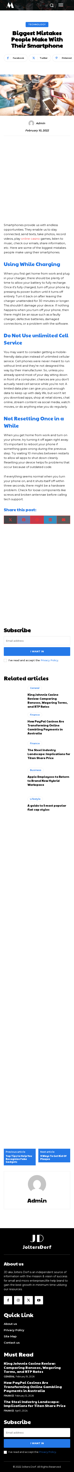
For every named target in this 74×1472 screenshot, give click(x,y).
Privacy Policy (49, 660)
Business (35, 770)
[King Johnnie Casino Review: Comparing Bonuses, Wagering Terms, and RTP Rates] (14, 697)
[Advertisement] (37, 180)
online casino (30, 238)
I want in (37, 651)
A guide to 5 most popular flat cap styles (47, 807)
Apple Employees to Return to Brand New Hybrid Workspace (48, 781)
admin (40, 123)
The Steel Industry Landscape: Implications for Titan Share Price (49, 754)
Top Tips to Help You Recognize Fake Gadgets (19, 1159)
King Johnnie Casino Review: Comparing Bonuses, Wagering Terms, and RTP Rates (48, 700)
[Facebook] (8, 1300)
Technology (37, 24)
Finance (35, 714)
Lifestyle (35, 799)
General (34, 688)
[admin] (31, 123)
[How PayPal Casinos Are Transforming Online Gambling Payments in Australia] (14, 724)
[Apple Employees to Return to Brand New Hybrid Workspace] (14, 777)
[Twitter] (28, 1300)
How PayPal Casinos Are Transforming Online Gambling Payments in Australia (46, 727)
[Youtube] (39, 1300)
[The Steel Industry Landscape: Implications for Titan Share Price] (14, 750)
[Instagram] (18, 1300)
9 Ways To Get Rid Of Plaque (53, 1157)
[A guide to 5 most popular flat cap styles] (14, 804)
